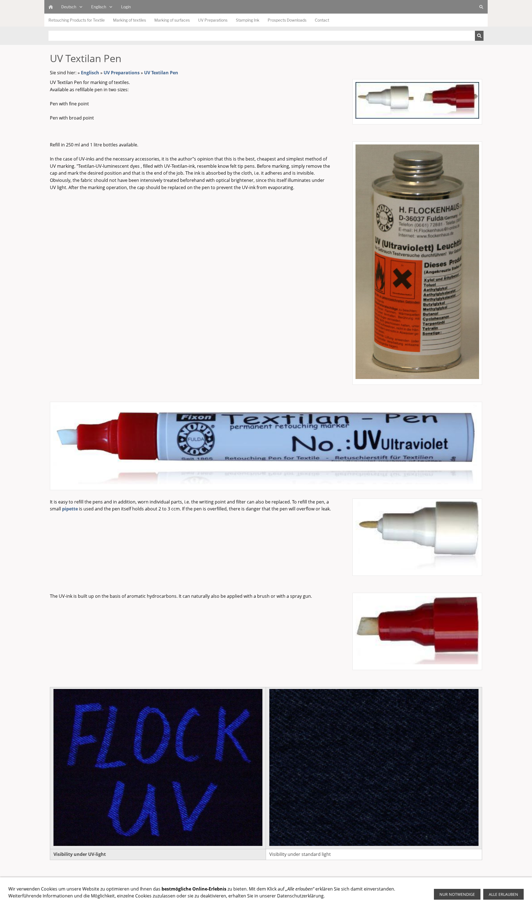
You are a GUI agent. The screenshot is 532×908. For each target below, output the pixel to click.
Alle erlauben (503, 894)
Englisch (90, 73)
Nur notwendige (457, 894)
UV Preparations (122, 73)
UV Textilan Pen (161, 73)
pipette (70, 509)
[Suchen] (479, 36)
